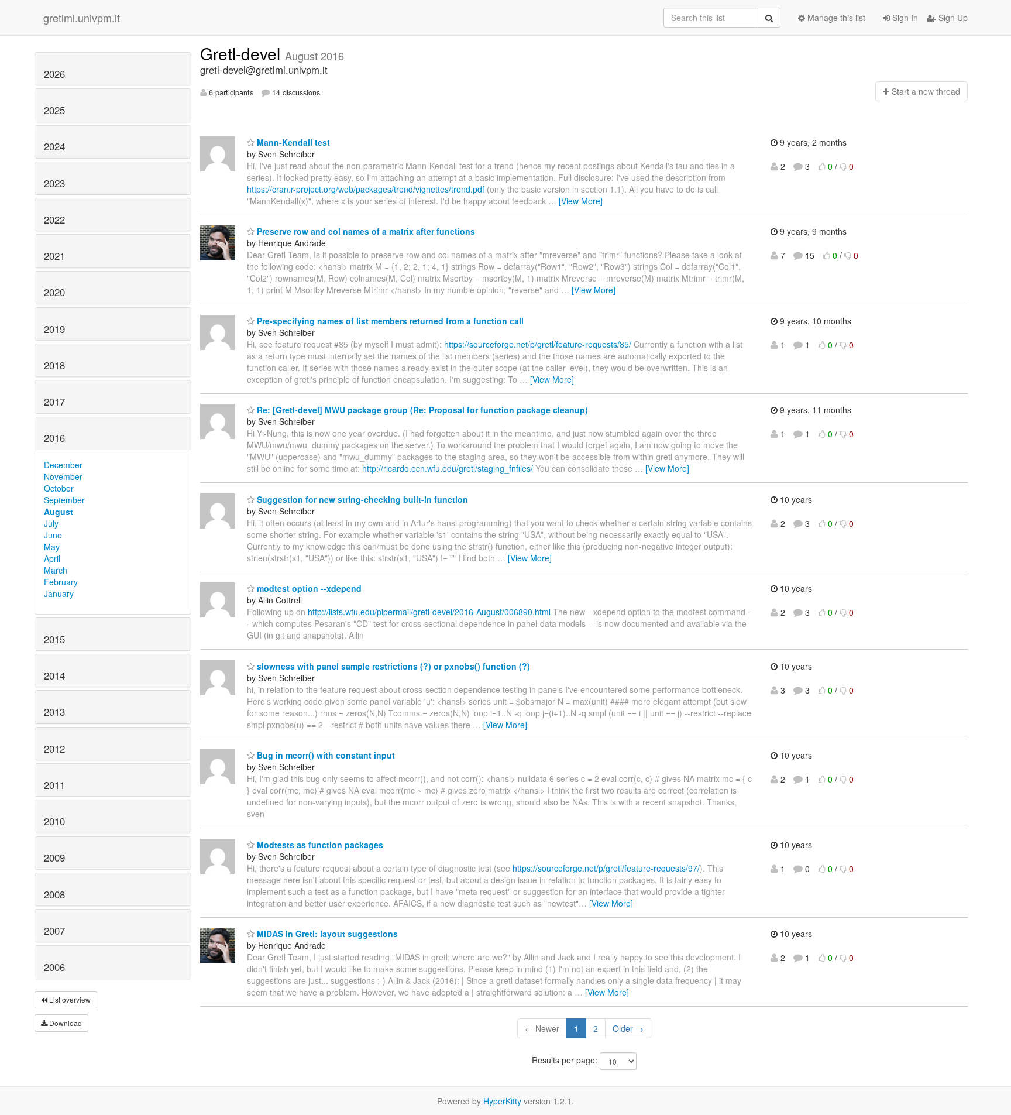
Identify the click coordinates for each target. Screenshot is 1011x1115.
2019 (54, 329)
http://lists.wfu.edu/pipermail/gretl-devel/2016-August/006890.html (429, 611)
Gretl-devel (242, 53)
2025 (54, 110)
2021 (54, 256)
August (58, 511)
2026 (54, 74)
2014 (54, 675)
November (63, 476)
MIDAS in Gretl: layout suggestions (326, 933)
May (52, 547)
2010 (54, 821)
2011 (54, 785)
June (53, 535)
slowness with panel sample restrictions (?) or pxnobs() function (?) (392, 666)
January (59, 593)
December (63, 465)
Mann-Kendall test (292, 142)
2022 (54, 219)
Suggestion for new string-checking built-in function (361, 499)
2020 (54, 292)
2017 (54, 401)
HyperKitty (502, 1101)
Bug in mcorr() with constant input (325, 755)
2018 (54, 365)
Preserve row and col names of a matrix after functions (365, 231)
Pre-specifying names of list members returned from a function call (389, 321)
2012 (54, 749)
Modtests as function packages (319, 844)
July (51, 523)
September (64, 500)
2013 (54, 712)
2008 (54, 894)
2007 (54, 931)
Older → (628, 1028)
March (55, 570)
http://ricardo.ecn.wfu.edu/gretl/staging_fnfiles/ (447, 468)
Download (64, 1023)
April (52, 558)
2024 (54, 146)
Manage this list (835, 17)
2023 (54, 183)
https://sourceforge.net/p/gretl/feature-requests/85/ (537, 344)
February (61, 582)
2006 (54, 967)
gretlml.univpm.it (81, 17)
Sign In (904, 17)
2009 (54, 857)
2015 (54, 639)
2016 (54, 438)
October (59, 488)
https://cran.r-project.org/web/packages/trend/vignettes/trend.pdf (365, 189)
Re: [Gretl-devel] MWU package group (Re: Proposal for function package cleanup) (421, 410)
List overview (69, 999)
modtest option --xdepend (308, 588)
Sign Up (952, 17)
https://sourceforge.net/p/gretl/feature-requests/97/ (606, 868)
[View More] (581, 201)
